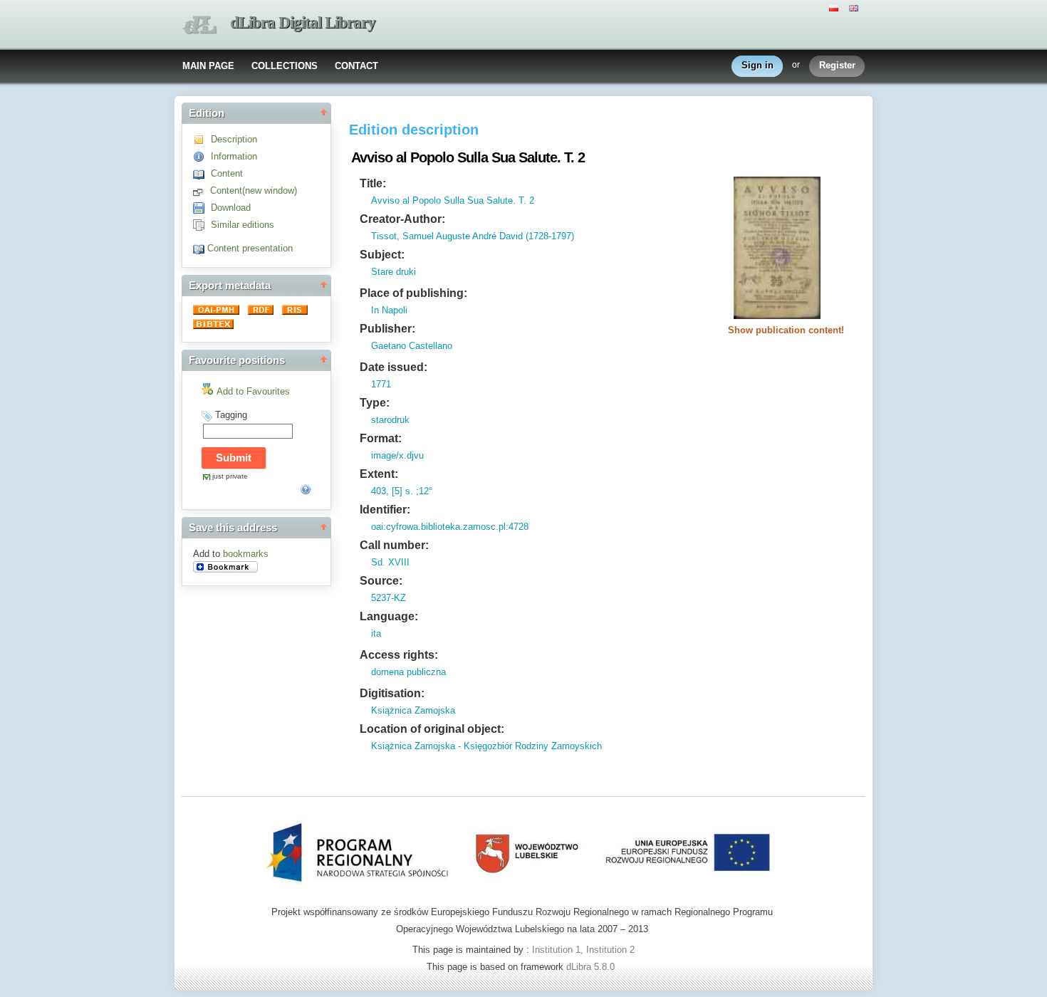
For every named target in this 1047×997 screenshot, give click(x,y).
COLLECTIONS (284, 66)
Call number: (394, 545)
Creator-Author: (402, 219)
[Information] (202, 156)
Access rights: (399, 655)
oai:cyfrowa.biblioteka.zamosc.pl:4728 (449, 526)
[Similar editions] (202, 224)
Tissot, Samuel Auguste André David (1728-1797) (472, 236)
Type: (375, 403)
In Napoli (389, 310)
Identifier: (385, 509)
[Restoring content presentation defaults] (200, 248)
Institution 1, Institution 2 (583, 949)
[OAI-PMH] (217, 311)
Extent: (379, 474)
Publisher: (387, 329)
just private (230, 476)
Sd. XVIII (390, 562)
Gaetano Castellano (411, 345)
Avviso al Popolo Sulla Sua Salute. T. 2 (452, 200)
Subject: (382, 255)
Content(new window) (253, 190)
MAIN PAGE (208, 66)
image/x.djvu (397, 455)
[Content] (202, 173)
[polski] (835, 7)
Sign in (757, 65)
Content (227, 173)
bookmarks (246, 553)
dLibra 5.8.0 (592, 966)
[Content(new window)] (201, 190)
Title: (373, 183)
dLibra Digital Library (302, 22)
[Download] (202, 207)
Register (837, 65)
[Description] (202, 139)
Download (231, 207)
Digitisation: (392, 693)
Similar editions (242, 224)
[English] (855, 7)
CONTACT (356, 66)
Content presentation (250, 248)
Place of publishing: (413, 293)
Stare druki (393, 271)
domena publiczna (408, 672)
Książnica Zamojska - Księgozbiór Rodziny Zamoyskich (486, 746)
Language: (389, 616)
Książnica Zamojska (413, 710)
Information (234, 156)
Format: (381, 438)
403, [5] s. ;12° (401, 491)
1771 (381, 384)
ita (376, 633)
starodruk (390, 419)
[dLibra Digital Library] (199, 25)
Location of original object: (432, 729)
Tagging (231, 414)
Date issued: (393, 367)
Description (234, 139)
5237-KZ (388, 598)
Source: (381, 581)
